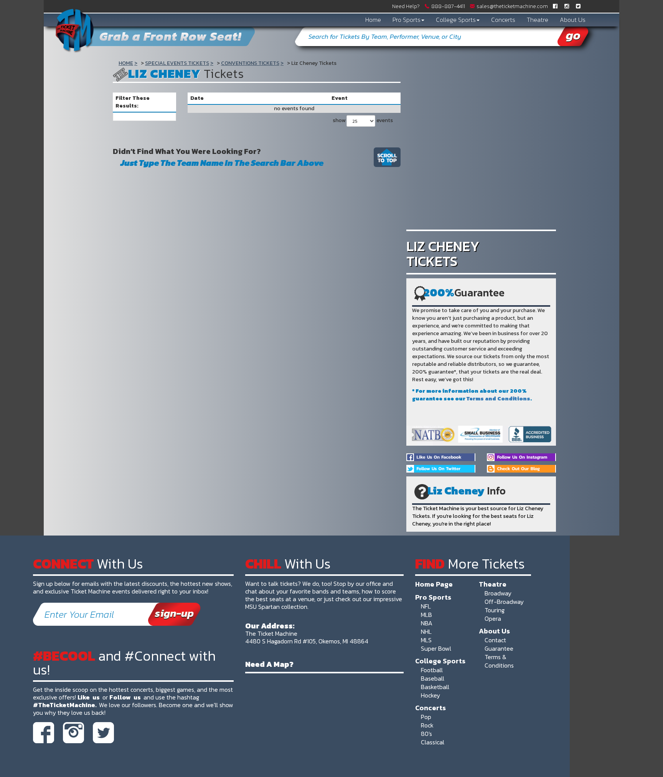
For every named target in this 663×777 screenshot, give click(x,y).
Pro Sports (407, 19)
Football (432, 670)
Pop (426, 716)
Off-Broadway (504, 601)
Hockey (430, 695)
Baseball (432, 678)
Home (373, 19)
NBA (426, 623)
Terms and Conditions (498, 399)
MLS (426, 640)
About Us (572, 19)
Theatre (537, 19)
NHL (426, 631)
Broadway (498, 593)
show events (363, 120)
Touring (495, 610)
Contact (495, 640)
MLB (426, 614)
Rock (427, 725)
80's (426, 733)
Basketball (435, 686)
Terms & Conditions (499, 661)
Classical (432, 742)
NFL (426, 606)
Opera (493, 618)
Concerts (503, 19)
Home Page (434, 584)
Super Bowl (436, 648)
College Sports (456, 19)
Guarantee (499, 648)
